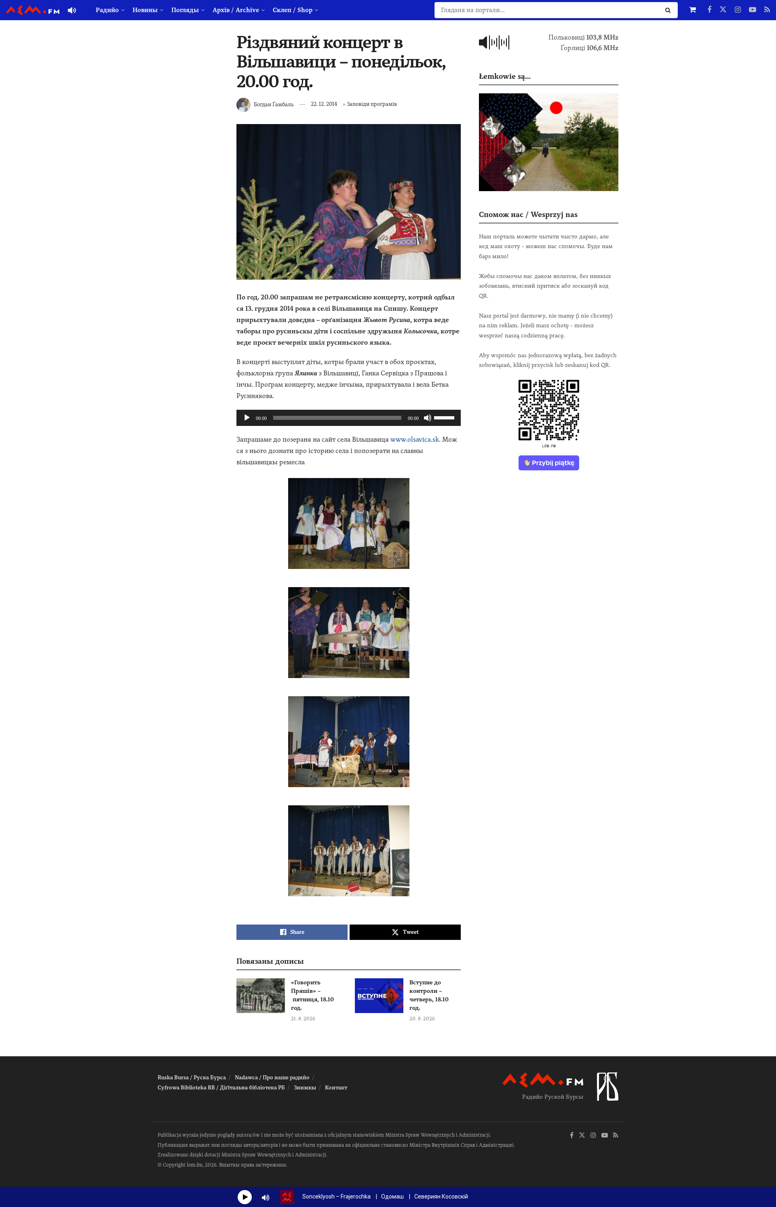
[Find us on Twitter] (723, 10)
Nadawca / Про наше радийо (272, 1077)
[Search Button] (669, 10)
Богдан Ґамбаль (274, 104)
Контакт (336, 1088)
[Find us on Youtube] (752, 10)
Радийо (107, 10)
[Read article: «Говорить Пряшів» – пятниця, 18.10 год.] (260, 995)
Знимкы (305, 1088)
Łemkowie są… (505, 76)
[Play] (247, 418)
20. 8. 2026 (422, 1019)
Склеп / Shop (292, 10)
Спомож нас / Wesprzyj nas (528, 214)
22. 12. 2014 (324, 104)
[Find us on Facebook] (709, 10)
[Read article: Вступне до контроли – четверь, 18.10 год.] (379, 995)
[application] (348, 418)
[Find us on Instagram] (738, 10)
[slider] (445, 417)
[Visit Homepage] (32, 10)
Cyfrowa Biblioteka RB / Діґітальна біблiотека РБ (221, 1088)
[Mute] (428, 418)
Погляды (185, 10)
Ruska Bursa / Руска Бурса (192, 1077)
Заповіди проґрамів (372, 104)
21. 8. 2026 (303, 1019)
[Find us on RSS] (767, 10)
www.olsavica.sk (414, 439)
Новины (145, 10)
